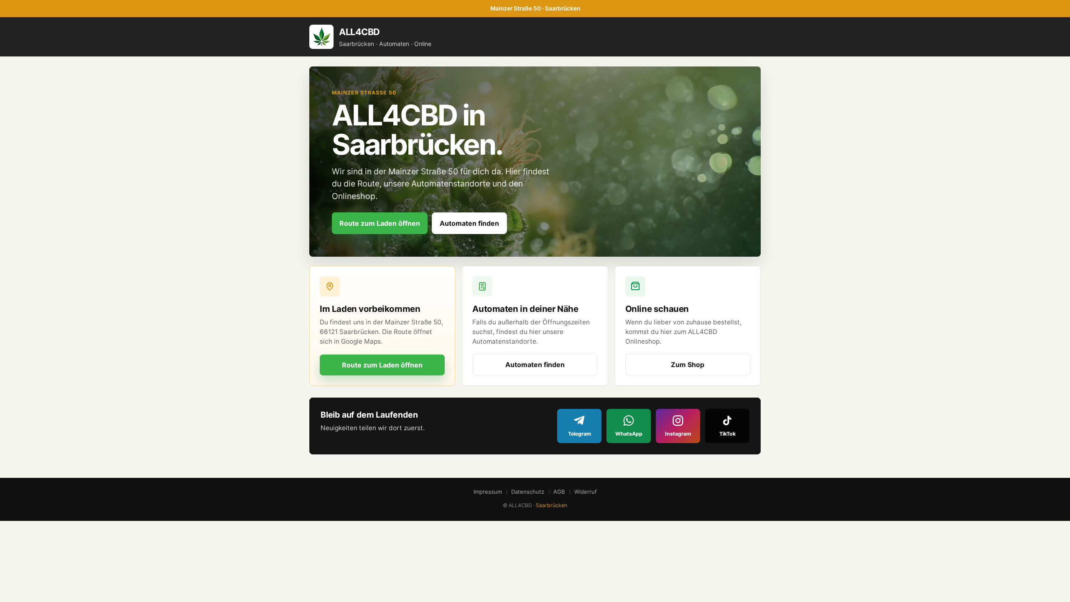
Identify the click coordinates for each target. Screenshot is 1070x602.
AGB (559, 491)
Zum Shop (687, 364)
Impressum (488, 491)
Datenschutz (527, 491)
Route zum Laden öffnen (379, 223)
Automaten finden (469, 223)
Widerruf (585, 491)
